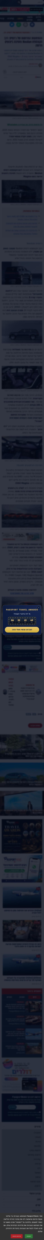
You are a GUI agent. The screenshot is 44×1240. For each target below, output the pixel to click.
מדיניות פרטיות (17, 1236)
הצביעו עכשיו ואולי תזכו (22, 629)
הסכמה (29, 1236)
